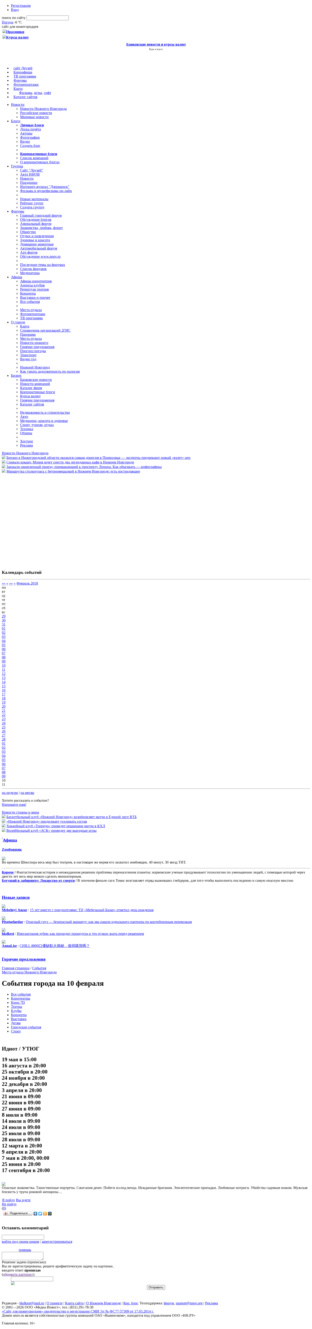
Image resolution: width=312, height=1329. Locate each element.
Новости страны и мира (20, 812)
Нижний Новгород (35, 367)
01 (3, 628)
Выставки (18, 1019)
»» (11, 583)
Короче (8, 872)
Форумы (20, 80)
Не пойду (9, 1204)
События (39, 968)
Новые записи (16, 897)
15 (3, 686)
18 (3, 698)
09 (3, 661)
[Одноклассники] (45, 1214)
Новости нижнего (34, 343)
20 (3, 706)
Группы (17, 166)
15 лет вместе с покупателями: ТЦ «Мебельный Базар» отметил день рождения (91, 910)
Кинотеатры (20, 998)
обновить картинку (18, 1274)
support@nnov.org (189, 1303)
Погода (7, 22)
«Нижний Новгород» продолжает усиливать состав (46, 821)
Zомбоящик (12, 849)
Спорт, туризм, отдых (37, 425)
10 (3, 665)
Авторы (26, 133)
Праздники (28, 183)
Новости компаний (35, 384)
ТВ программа (24, 76)
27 (3, 735)
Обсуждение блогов (35, 219)
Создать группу (32, 207)
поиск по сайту (14, 18)
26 (3, 731)
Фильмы (25, 93)
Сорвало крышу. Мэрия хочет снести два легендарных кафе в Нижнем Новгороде (70, 462)
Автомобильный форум (38, 248)
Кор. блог (130, 1303)
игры (38, 93)
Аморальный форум (35, 224)
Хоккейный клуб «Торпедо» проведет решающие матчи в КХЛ (55, 826)
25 (3, 727)
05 (3, 645)
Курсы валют (30, 396)
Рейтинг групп (31, 203)
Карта (18, 89)
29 (3, 616)
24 (3, 723)
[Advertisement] (29, 519)
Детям (16, 1023)
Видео (25, 141)
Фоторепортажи (26, 84)
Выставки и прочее (35, 297)
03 (3, 637)
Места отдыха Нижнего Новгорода (29, 972)
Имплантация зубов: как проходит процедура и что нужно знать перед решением (80, 934)
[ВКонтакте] (35, 1214)
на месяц (27, 793)
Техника (26, 429)
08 (3, 657)
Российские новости (36, 113)
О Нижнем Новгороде (103, 1303)
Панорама (28, 334)
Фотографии (30, 137)
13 (3, 678)
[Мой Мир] (50, 1214)
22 (3, 715)
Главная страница (15, 968)
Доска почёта (30, 129)
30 (3, 620)
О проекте (55, 1303)
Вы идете (23, 1200)
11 (3, 669)
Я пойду (8, 1200)
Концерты (28, 293)
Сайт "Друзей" (31, 170)
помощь (25, 1250)
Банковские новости (36, 380)
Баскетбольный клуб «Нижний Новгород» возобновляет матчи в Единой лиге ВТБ (71, 817)
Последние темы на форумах (42, 265)
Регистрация (21, 6)
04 (3, 641)
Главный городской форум (41, 215)
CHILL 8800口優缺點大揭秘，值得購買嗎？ (55, 946)
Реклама (26, 445)
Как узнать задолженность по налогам (50, 371)
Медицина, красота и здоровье (44, 421)
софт (47, 93)
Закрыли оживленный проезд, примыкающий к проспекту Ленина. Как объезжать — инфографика (84, 467)
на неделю (10, 793)
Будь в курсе (156, 49)
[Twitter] (40, 1214)
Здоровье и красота (35, 240)
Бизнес (16, 375)
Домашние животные (37, 244)
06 (3, 649)
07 (3, 653)
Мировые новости (34, 117)
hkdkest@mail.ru (31, 1303)
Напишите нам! (14, 804)
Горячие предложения (37, 347)
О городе (18, 322)
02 (3, 633)
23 (3, 719)
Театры (16, 1007)
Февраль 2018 (27, 583)
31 (3, 624)
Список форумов (33, 269)
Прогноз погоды (33, 351)
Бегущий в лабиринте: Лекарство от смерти (38, 880)
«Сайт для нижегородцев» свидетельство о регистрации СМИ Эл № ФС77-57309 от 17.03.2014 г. (78, 1311)
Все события (30, 302)
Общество (28, 232)
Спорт (16, 1031)
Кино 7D (18, 1002)
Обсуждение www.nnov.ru (40, 256)
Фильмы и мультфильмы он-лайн (46, 191)
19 (3, 702)
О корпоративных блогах (40, 162)
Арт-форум (28, 252)
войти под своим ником (20, 1241)
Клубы (16, 1011)
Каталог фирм (31, 388)
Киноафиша (22, 72)
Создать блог (30, 146)
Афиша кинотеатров (36, 281)
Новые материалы (34, 199)
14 (3, 682)
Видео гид (28, 359)
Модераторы (30, 273)
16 (3, 690)
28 (3, 739)
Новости (17, 105)
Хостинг (26, 441)
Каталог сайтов (25, 97)
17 (3, 694)
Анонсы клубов (32, 285)
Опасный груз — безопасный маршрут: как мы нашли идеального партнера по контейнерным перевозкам (109, 922)
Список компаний (34, 158)
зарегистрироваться (57, 1241)
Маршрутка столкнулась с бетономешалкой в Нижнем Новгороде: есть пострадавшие (73, 471)
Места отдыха (31, 310)
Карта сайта (74, 1303)
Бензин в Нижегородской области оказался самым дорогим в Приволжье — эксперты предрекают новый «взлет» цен (98, 458)
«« (3, 583)
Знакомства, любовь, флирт (41, 228)
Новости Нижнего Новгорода (43, 109)
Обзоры (26, 433)
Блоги (15, 121)
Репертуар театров (34, 289)
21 (3, 711)
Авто (24, 417)
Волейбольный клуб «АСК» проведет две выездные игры (51, 830)
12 (3, 674)
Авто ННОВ (30, 174)
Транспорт (28, 355)
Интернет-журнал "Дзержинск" (44, 187)
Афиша (16, 277)
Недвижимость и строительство (45, 412)
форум (169, 1303)
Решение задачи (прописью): (24, 1262)
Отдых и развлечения (37, 236)
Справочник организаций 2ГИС (45, 330)
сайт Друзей (22, 68)
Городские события (26, 1027)
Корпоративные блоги (37, 392)
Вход (15, 10)
